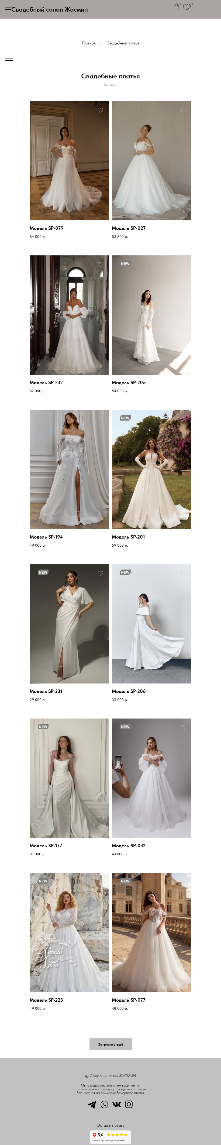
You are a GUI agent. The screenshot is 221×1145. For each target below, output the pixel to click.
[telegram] (92, 1104)
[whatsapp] (104, 1104)
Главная (89, 43)
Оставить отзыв (110, 1125)
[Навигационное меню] (8, 9)
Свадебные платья (122, 43)
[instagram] (129, 1104)
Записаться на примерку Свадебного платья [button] (110, 1089)
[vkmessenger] (117, 1104)
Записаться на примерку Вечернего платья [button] (110, 1093)
